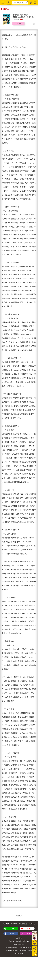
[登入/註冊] (31, 2)
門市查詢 (14, 924)
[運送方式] (34, 953)
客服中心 (32, 924)
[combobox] (19, 2)
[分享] (34, 948)
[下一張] (36, 468)
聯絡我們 (19, 938)
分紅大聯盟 (23, 924)
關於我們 (6, 924)
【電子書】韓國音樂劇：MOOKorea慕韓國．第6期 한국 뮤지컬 (23, 17)
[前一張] (1, 468)
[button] (2, 2)
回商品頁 (19, 916)
